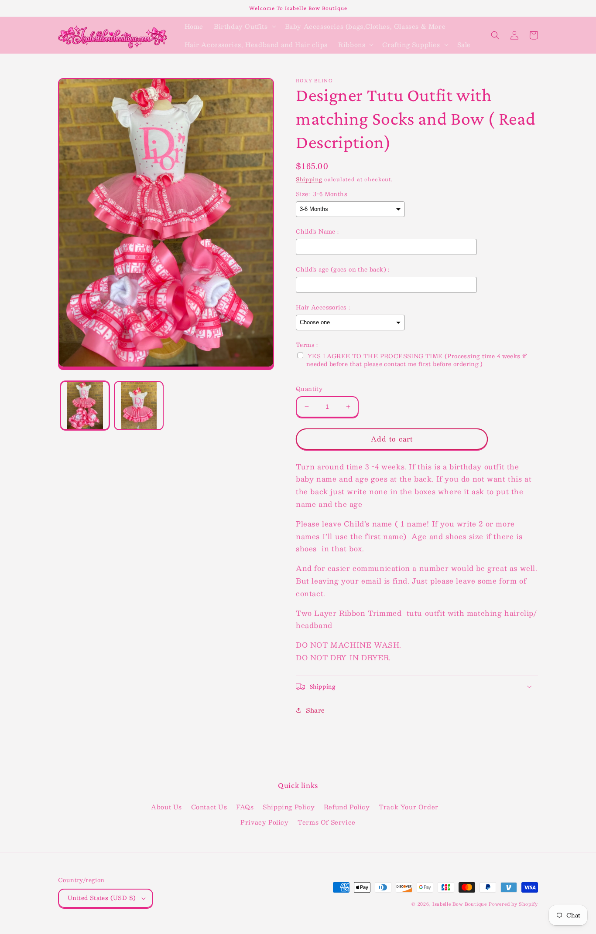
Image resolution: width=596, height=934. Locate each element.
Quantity (309, 389)
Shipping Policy (289, 807)
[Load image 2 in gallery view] (138, 405)
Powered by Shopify (513, 903)
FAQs (244, 807)
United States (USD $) (102, 898)
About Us (166, 807)
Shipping (309, 179)
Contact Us (209, 807)
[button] (244, 26)
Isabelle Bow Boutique (459, 903)
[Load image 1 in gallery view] (85, 405)
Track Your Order (408, 807)
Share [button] (315, 710)
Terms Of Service (327, 822)
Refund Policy (347, 807)
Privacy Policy (264, 822)
